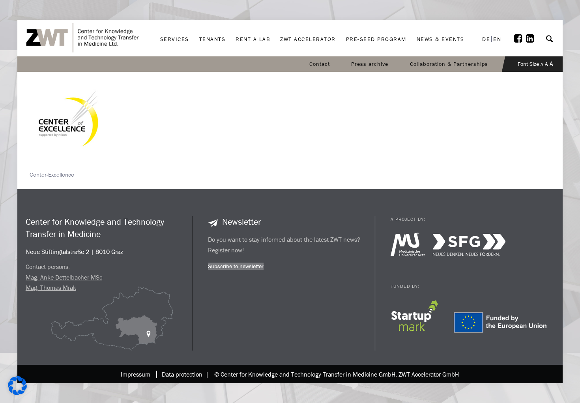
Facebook (520, 19)
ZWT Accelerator (308, 14)
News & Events (440, 14)
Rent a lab (253, 14)
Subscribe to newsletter (236, 266)
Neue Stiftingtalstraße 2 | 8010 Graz (74, 252)
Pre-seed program (376, 14)
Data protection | (184, 374)
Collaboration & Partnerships (449, 64)
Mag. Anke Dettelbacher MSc (64, 277)
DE (486, 39)
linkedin (532, 19)
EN (497, 39)
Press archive (369, 64)
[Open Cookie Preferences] (17, 393)
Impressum (135, 374)
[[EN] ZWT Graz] (85, 17)
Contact (319, 64)
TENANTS (212, 14)
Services (174, 14)
